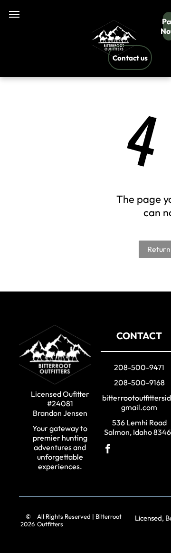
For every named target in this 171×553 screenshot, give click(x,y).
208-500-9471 (139, 367)
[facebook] (108, 450)
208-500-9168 (139, 382)
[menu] (14, 14)
